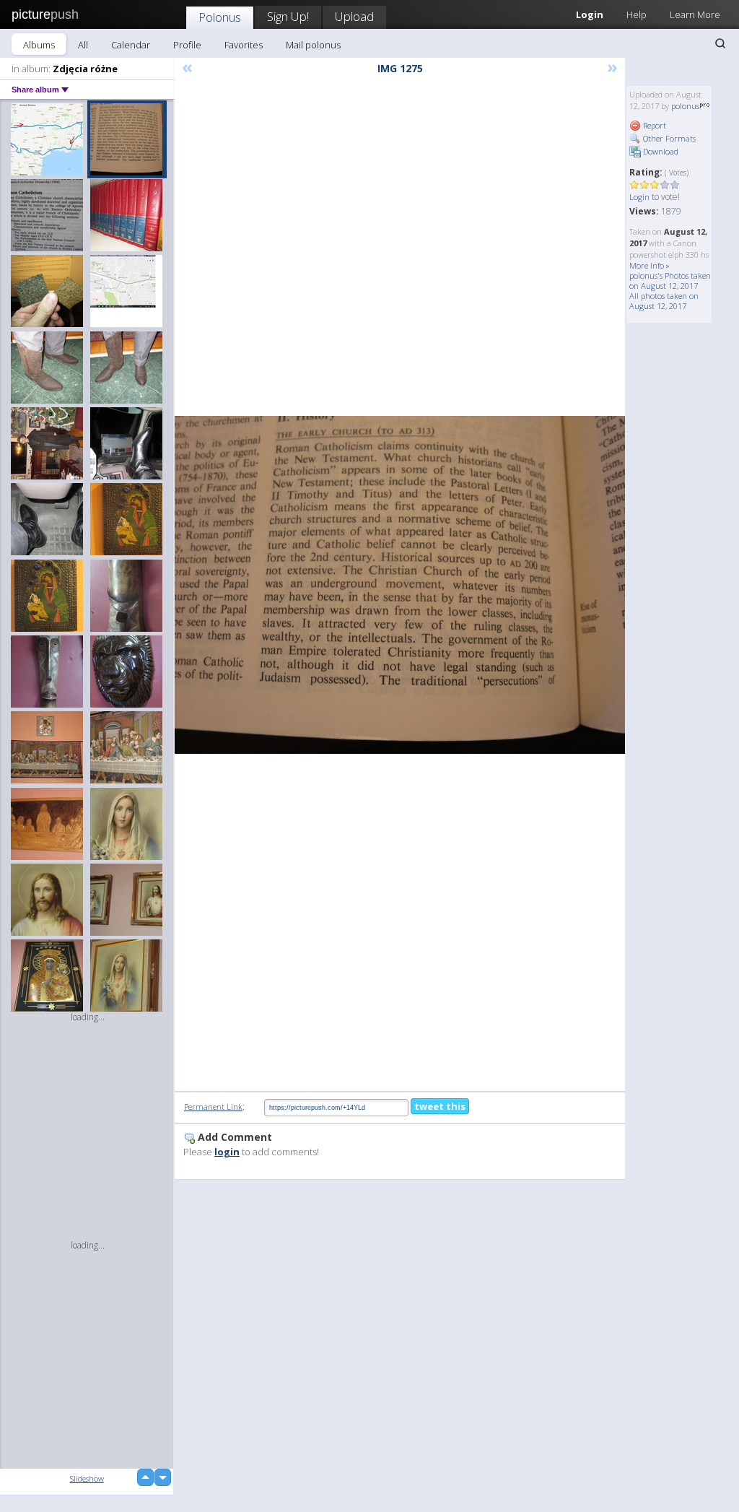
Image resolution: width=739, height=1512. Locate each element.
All (83, 44)
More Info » (649, 265)
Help (636, 14)
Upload (354, 16)
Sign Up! (288, 16)
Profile (187, 44)
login (227, 1151)
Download (659, 151)
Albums (39, 44)
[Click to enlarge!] (400, 585)
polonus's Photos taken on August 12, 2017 (670, 280)
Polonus (219, 17)
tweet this (439, 1106)
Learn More (695, 14)
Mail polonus (313, 44)
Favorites (243, 44)
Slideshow (87, 1478)
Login (639, 196)
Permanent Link (213, 1106)
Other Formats (668, 138)
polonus (685, 105)
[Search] (720, 43)
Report (653, 125)
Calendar (130, 44)
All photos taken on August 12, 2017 (664, 300)
